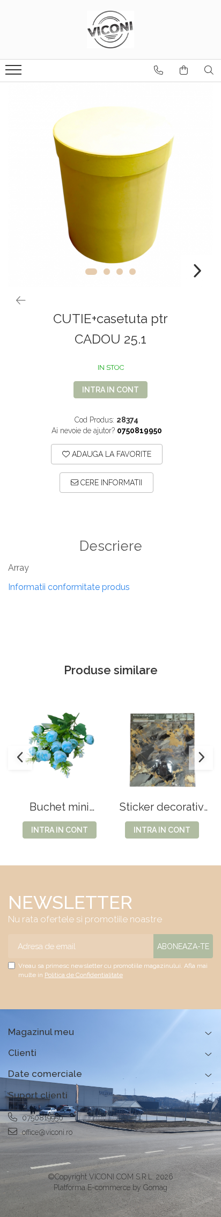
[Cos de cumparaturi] (183, 70)
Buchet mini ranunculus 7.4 (59, 807)
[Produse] (14, 73)
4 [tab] (132, 271)
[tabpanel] (110, 184)
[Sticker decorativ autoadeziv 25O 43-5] (162, 750)
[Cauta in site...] (209, 70)
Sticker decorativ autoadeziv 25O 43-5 (162, 807)
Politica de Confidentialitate (84, 975)
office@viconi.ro (46, 1132)
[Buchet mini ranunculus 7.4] (59, 750)
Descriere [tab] (110, 546)
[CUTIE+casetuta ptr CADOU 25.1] (110, 184)
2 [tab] (106, 271)
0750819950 (41, 1117)
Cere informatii (110, 482)
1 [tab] (91, 271)
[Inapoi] (16, 300)
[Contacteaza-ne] (158, 70)
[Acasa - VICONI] (110, 29)
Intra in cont (110, 389)
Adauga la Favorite (110, 454)
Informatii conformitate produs (69, 587)
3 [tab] (119, 271)
